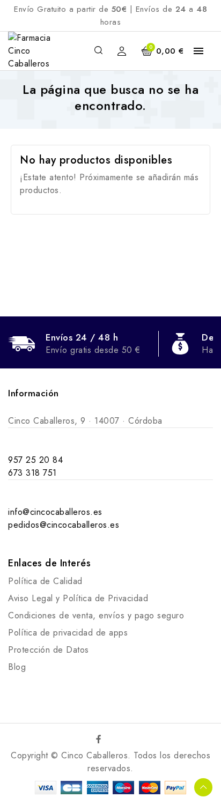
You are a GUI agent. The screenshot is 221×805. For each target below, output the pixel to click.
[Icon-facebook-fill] (99, 739)
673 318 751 (32, 473)
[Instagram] (122, 739)
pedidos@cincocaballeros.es (63, 525)
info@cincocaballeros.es (55, 512)
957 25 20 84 (35, 460)
